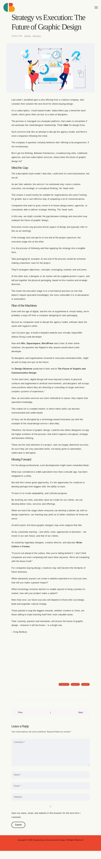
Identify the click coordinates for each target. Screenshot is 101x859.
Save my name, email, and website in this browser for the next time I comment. (45, 815)
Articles (27, 36)
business (64, 684)
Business (37, 36)
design (75, 684)
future (85, 684)
